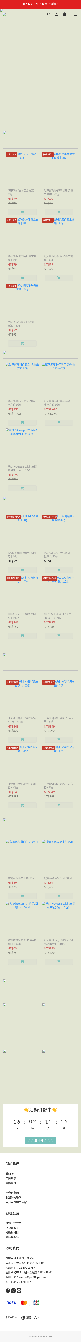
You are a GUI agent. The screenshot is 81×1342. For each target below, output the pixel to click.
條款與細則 (12, 1232)
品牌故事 (11, 1178)
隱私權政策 (12, 1237)
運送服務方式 (13, 1223)
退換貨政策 (12, 1228)
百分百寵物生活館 (16, 1202)
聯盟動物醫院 (13, 1197)
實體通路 (11, 1183)
